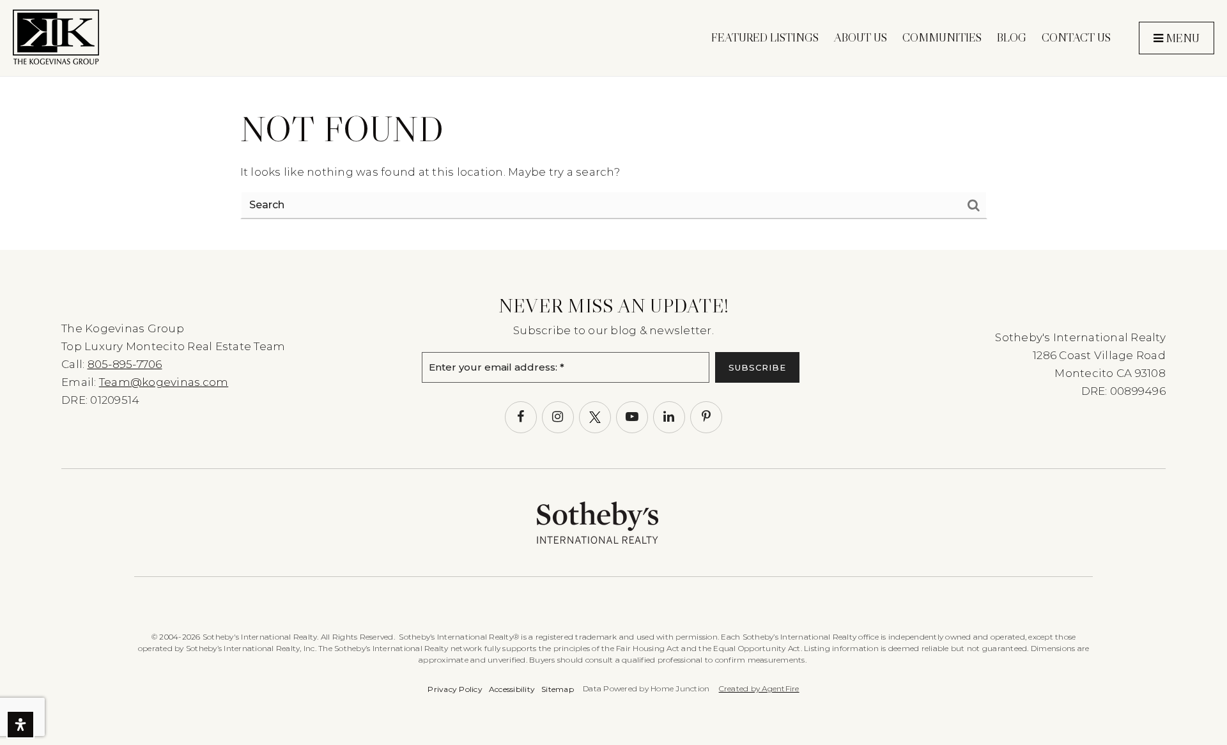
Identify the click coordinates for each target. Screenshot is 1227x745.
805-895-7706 (125, 364)
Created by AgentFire (759, 688)
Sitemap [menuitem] (557, 689)
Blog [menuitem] (1011, 38)
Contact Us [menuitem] (1076, 38)
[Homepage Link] (56, 37)
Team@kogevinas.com (164, 382)
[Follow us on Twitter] (595, 417)
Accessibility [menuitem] (512, 689)
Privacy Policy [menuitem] (455, 689)
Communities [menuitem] (942, 38)
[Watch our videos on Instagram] (558, 417)
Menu (1181, 38)
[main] (613, 125)
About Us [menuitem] (860, 38)
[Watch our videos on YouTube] (632, 417)
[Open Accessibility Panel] (20, 724)
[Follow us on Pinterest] (706, 417)
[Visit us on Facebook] (521, 417)
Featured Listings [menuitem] (765, 38)
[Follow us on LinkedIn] (669, 417)
